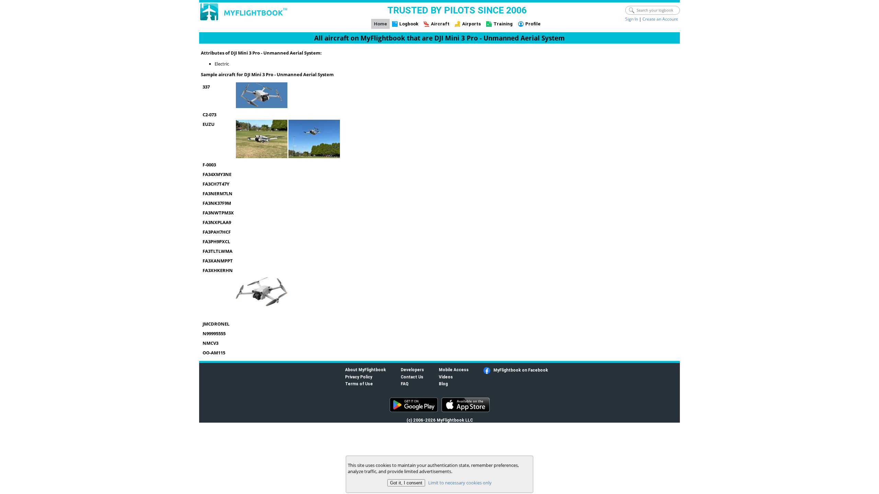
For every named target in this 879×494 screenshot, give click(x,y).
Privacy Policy (358, 376)
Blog (443, 383)
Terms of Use (359, 383)
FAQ (405, 383)
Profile (532, 24)
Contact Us (412, 376)
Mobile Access (454, 369)
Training (503, 24)
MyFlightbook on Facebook (520, 370)
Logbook (408, 24)
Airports (471, 24)
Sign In (631, 19)
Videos (446, 376)
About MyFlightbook (365, 369)
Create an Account (660, 19)
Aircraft (440, 24)
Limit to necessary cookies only (460, 483)
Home (380, 24)
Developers (412, 369)
